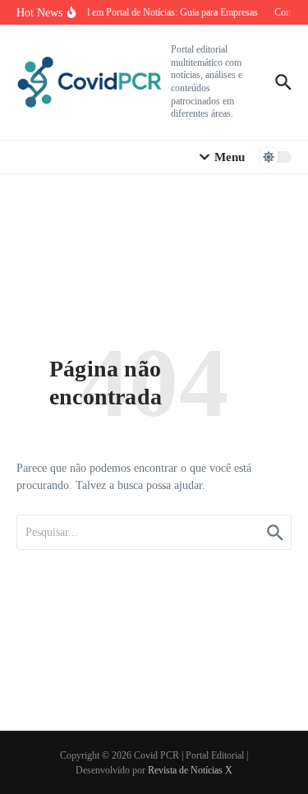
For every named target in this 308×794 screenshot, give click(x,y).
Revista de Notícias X (190, 770)
